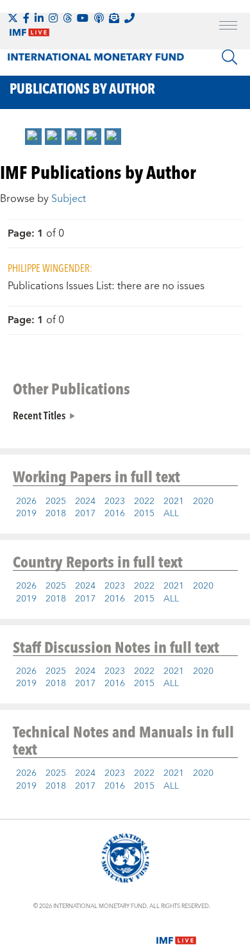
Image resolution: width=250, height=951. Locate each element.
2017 (85, 513)
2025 (56, 501)
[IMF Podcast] (99, 18)
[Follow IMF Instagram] (53, 18)
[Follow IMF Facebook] (26, 18)
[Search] (229, 57)
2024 (85, 501)
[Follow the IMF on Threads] (67, 18)
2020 (203, 501)
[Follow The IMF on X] (13, 18)
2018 (56, 513)
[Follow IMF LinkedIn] (39, 18)
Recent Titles (39, 415)
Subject (68, 199)
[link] (33, 136)
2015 (144, 513)
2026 (26, 501)
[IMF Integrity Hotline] (129, 18)
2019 (26, 513)
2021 (173, 501)
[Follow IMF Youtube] (82, 18)
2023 (114, 501)
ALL (171, 513)
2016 (114, 513)
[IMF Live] (176, 932)
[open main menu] (228, 27)
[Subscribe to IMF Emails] (114, 18)
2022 (144, 501)
